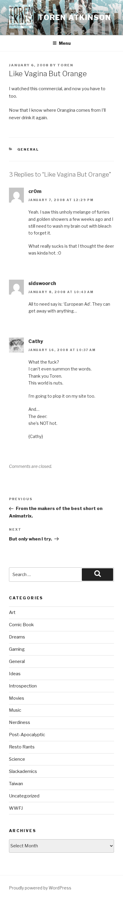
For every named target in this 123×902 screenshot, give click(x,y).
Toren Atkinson (74, 17)
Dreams (17, 637)
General (28, 149)
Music (15, 710)
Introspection (23, 686)
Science (17, 759)
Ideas (15, 673)
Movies (16, 698)
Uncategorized (24, 796)
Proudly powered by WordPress (40, 887)
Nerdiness (19, 722)
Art (12, 612)
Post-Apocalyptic (27, 734)
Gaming (17, 649)
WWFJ (16, 808)
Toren (65, 65)
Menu (65, 43)
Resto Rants (22, 747)
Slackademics (23, 771)
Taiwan (16, 783)
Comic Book (21, 624)
